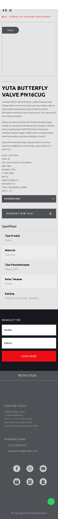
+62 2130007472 (17, 445)
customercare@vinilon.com (22, 451)
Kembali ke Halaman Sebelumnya (29, 17)
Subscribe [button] (29, 356)
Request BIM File (19, 213)
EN (5, 10)
